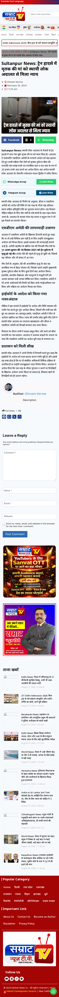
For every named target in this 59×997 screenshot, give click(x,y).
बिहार (53, 34)
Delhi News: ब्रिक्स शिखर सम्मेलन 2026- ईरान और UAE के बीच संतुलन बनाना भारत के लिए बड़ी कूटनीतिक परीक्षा (38, 736)
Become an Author (45, 916)
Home (4, 34)
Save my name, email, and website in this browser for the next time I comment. (30, 524)
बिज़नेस (6, 901)
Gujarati (47, 2)
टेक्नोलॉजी (19, 901)
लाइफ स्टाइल (49, 901)
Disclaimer (9, 923)
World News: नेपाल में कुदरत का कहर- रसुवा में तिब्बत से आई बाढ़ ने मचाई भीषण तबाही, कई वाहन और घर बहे (38, 839)
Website (8, 516)
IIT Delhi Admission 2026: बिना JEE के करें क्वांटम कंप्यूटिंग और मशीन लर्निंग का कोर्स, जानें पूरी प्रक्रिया (36, 698)
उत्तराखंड (29, 34)
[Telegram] (22, 979)
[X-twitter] (12, 979)
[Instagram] (17, 979)
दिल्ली (11, 34)
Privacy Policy (26, 923)
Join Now (47, 181)
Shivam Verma (35, 394)
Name (8, 490)
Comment (10, 452)
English (39, 2)
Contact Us (24, 916)
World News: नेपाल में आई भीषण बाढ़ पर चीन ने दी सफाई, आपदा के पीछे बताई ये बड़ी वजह (38, 755)
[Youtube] (7, 979)
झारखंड (37, 894)
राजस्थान (38, 34)
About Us (8, 916)
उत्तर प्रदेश (19, 34)
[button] (12, 140)
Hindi (55, 2)
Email (7, 503)
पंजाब (46, 34)
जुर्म (46, 894)
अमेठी (25, 51)
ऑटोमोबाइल (33, 901)
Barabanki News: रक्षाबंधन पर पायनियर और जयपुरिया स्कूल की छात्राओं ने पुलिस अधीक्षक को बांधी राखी (38, 717)
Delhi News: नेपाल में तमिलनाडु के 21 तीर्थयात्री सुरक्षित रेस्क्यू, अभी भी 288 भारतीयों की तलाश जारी (37, 680)
